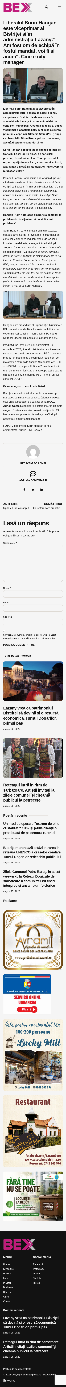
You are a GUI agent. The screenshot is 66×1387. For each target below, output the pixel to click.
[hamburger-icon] (59, 7)
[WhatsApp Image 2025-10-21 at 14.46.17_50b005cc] (33, 968)
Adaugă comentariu (33, 480)
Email (6, 602)
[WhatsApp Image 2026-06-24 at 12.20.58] (33, 1220)
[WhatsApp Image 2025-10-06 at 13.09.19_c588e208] (33, 1166)
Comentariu (10, 543)
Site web (7, 616)
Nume (7, 588)
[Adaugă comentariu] (33, 474)
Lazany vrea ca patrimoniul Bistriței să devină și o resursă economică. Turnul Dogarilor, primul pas (30, 716)
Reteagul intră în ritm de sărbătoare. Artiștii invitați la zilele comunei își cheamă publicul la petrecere (28, 793)
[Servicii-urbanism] (27, 1013)
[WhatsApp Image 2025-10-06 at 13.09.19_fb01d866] (33, 1089)
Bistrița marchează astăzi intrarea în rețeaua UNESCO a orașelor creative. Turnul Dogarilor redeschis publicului (32, 852)
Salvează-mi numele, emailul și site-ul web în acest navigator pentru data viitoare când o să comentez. (29, 636)
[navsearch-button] (46, 7)
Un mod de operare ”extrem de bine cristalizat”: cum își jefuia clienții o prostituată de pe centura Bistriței (31, 828)
